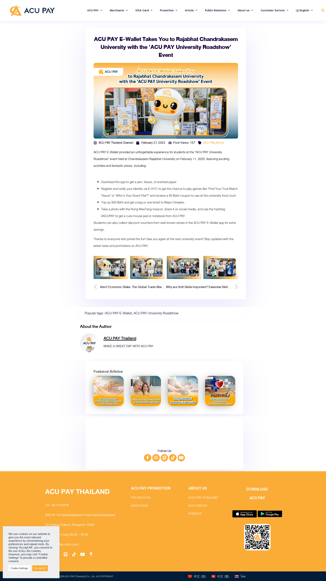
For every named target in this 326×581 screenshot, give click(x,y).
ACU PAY (93, 10)
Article (189, 10)
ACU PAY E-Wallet (118, 313)
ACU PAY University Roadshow (156, 313)
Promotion (167, 10)
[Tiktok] (173, 458)
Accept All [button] (40, 568)
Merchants (117, 10)
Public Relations (215, 10)
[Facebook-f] (147, 458)
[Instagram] (156, 458)
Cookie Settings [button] (19, 568)
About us (244, 10)
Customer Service (273, 10)
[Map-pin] (91, 554)
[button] (323, 10)
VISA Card (142, 10)
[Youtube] (181, 458)
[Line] (164, 458)
